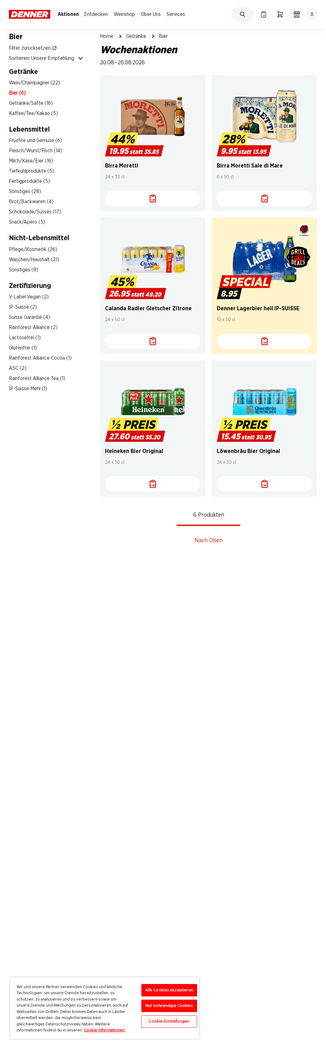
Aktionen (68, 14)
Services (176, 14)
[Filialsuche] (296, 14)
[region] (104, 1008)
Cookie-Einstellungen (169, 1021)
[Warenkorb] (280, 14)
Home (106, 36)
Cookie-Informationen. (104, 1030)
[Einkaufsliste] (263, 14)
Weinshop (124, 14)
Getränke (136, 36)
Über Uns (151, 14)
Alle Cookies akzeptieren (169, 990)
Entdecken (96, 14)
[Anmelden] (312, 14)
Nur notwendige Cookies (169, 1006)
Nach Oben (209, 540)
